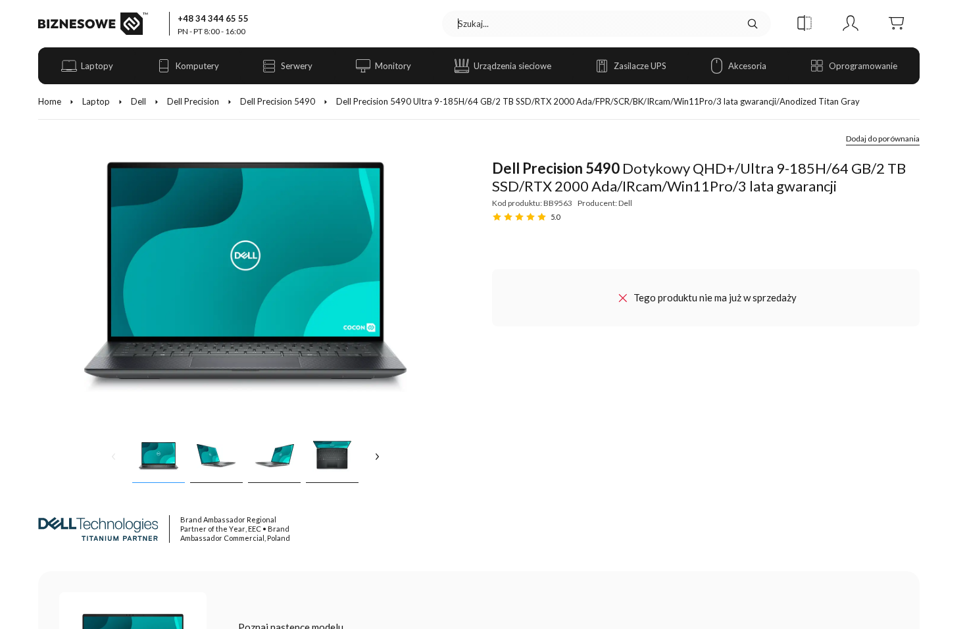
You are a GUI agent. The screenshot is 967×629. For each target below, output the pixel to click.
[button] (804, 23)
